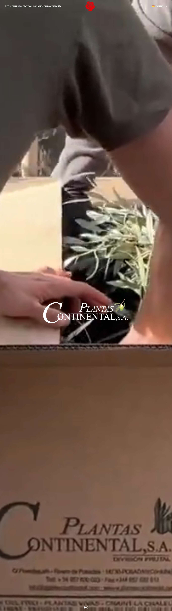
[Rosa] (90, 6)
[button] (159, 6)
